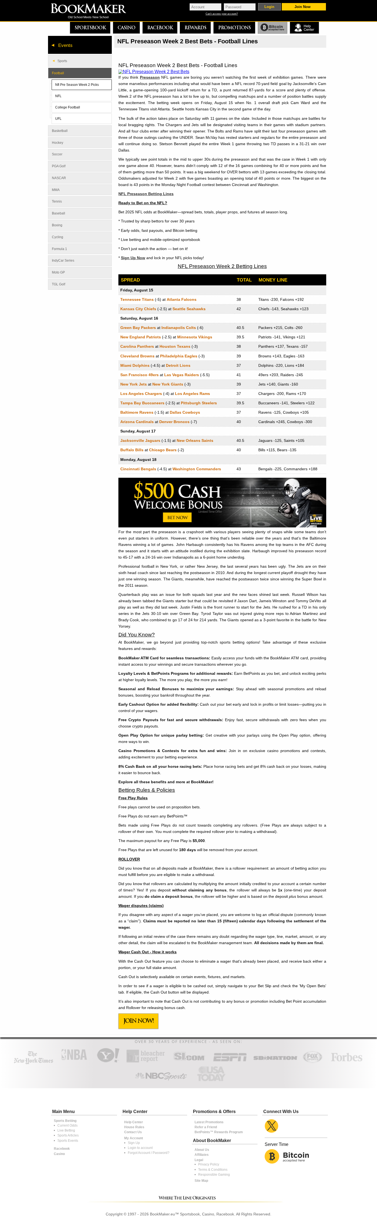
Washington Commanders (196, 469)
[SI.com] (189, 1062)
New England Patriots (140, 337)
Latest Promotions (209, 1122)
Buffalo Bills (132, 450)
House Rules (134, 1127)
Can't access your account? (222, 14)
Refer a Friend (206, 1127)
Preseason (150, 77)
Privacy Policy (208, 1164)
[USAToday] (213, 1081)
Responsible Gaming (214, 1175)
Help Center (133, 1122)
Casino (126, 27)
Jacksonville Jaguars (140, 440)
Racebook (160, 27)
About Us (202, 1150)
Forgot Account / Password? (148, 1153)
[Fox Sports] (312, 1062)
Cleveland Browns (137, 356)
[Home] (92, 9)
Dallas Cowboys (185, 412)
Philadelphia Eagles (178, 356)
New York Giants (167, 384)
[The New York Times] (33, 1063)
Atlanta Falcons (182, 299)
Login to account (140, 1148)
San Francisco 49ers (139, 375)
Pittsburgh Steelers (199, 403)
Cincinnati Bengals (138, 469)
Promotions (234, 27)
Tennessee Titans (137, 299)
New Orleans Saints (195, 440)
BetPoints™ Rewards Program (219, 1132)
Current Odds (67, 1125)
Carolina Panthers (137, 346)
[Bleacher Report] (145, 1062)
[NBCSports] (160, 1081)
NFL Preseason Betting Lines (146, 194)
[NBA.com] (74, 1062)
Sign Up (134, 1143)
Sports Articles (68, 1135)
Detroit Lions (178, 365)
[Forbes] (346, 1062)
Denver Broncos (174, 421)
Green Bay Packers (138, 327)
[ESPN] (230, 1062)
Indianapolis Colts (178, 327)
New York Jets (133, 384)
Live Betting (66, 1130)
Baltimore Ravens (136, 412)
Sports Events (67, 1141)
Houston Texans (175, 346)
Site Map (201, 1181)
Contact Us (133, 1132)
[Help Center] (304, 28)
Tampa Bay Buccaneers (142, 403)
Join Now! (138, 1020)
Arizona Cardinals (137, 421)
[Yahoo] (108, 1062)
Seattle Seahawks (189, 309)
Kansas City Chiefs (138, 309)
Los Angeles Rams (192, 393)
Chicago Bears (163, 450)
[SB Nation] (275, 1062)
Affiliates (202, 1155)
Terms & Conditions (212, 1170)
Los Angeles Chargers (141, 393)
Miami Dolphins (135, 365)
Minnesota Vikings (194, 337)
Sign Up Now (133, 258)
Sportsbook (90, 27)
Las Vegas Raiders (181, 375)
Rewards (195, 27)
